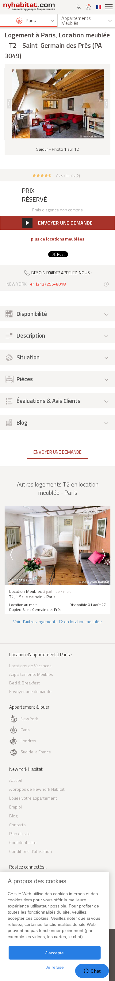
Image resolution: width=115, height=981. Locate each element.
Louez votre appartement (33, 798)
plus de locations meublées (57, 239)
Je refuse (55, 967)
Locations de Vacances (30, 665)
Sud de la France (36, 751)
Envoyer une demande (57, 452)
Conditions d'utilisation (30, 851)
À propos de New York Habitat (37, 789)
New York (29, 718)
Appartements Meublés (31, 674)
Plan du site (20, 833)
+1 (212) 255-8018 (48, 284)
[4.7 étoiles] (42, 175)
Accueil (15, 780)
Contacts (17, 824)
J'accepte (54, 952)
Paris (25, 729)
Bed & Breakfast (24, 683)
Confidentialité (22, 842)
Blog (13, 815)
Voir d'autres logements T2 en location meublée (57, 621)
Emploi (15, 807)
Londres (28, 740)
